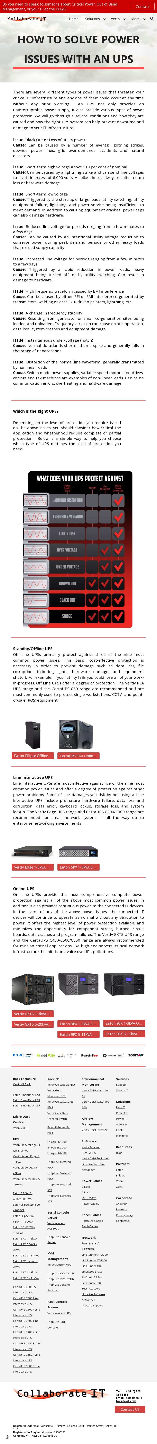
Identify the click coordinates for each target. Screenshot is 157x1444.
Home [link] (73, 19)
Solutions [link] (92, 19)
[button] (152, 19)
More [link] (135, 19)
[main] (78, 47)
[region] (78, 6)
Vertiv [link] (115, 19)
